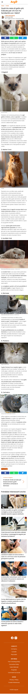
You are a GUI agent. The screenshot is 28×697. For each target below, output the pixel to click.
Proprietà (14, 670)
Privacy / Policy (14, 680)
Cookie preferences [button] (14, 682)
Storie (7, 5)
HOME (2, 5)
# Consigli (4, 469)
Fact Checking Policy (14, 661)
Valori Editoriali (14, 667)
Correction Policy (14, 664)
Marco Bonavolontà (10, 15)
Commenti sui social (14, 672)
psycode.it (14, 654)
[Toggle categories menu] (2, 2)
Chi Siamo (14, 649)
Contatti (14, 652)
